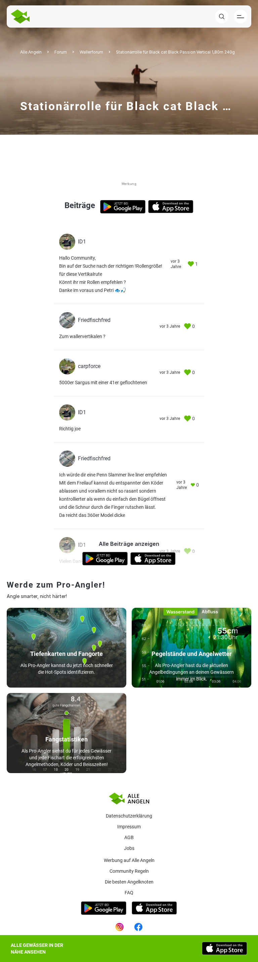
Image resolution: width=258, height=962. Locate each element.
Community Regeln (129, 871)
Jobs (129, 848)
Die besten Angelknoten (129, 882)
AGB (129, 837)
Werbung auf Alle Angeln (129, 860)
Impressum (129, 826)
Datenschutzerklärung (129, 816)
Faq (129, 892)
